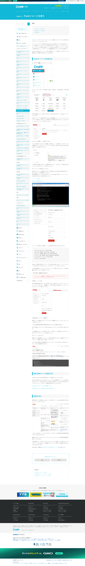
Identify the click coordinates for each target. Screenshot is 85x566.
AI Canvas (53, 2)
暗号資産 (56, 563)
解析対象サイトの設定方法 (40, 30)
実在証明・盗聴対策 (15, 540)
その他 (65, 563)
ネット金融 (52, 563)
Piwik (33, 40)
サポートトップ (18, 11)
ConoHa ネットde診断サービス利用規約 (47, 525)
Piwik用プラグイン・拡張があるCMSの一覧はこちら (43, 388)
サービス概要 (65, 526)
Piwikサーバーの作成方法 (40, 28)
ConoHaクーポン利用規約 (37, 525)
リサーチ (45, 563)
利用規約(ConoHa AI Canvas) (58, 525)
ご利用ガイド (46, 8)
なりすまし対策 (51, 540)
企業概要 (61, 526)
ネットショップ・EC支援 (24, 563)
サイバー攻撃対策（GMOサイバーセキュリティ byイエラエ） (27, 540)
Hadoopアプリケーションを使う (41, 472)
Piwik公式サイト (45, 447)
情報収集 (49, 563)
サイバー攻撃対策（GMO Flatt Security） (42, 540)
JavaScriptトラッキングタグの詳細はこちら (41, 386)
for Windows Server (42, 2)
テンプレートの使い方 (44, 11)
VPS (37, 2)
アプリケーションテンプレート (55, 11)
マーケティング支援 (40, 563)
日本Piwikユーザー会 (54, 447)
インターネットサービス (16, 563)
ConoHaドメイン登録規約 (20, 525)
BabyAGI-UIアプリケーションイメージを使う (43, 474)
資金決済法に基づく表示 (29, 526)
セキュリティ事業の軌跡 (57, 540)
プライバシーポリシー (50, 526)
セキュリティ (35, 563)
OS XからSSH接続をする (37, 181)
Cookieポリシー (57, 526)
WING (34, 2)
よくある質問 (52, 8)
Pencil (57, 2)
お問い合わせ (66, 8)
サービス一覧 (62, 2)
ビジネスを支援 (30, 563)
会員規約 (14, 525)
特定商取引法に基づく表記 (21, 526)
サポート (67, 2)
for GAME (49, 2)
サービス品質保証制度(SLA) (38, 526)
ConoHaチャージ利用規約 (28, 525)
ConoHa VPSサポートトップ (27, 11)
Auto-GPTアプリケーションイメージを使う (43, 475)
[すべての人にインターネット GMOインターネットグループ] (77, 1)
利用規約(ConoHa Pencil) (66, 525)
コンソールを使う (36, 178)
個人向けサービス (61, 563)
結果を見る (37, 32)
